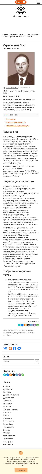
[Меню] (38, 2)
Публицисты (8, 421)
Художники (8, 438)
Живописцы (8, 400)
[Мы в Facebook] (14, 348)
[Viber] (34, 325)
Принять (21, 470)
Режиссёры (8, 424)
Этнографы (8, 441)
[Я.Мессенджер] (19, 325)
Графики (7, 392)
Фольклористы (9, 436)
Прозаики (7, 418)
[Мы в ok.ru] (10, 348)
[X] (28, 325)
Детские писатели (11, 395)
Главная (5, 34)
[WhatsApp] (37, 325)
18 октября (10, 88)
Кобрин (4, 36)
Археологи (7, 389)
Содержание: (21, 115)
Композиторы (9, 406)
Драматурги (8, 398)
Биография (11, 119)
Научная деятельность (16, 122)
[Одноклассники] (25, 325)
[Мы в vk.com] (5, 348)
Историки (7, 403)
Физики (6, 433)
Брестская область (16, 34)
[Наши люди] (21, 13)
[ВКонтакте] (22, 325)
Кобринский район (31, 34)
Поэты (6, 415)
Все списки (8, 444)
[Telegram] (31, 325)
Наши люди (21, 16)
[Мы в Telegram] (19, 348)
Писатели (7, 412)
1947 (16, 88)
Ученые (6, 430)
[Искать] (37, 361)
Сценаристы (8, 427)
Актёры (6, 386)
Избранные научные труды (17, 125)
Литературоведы (10, 409)
